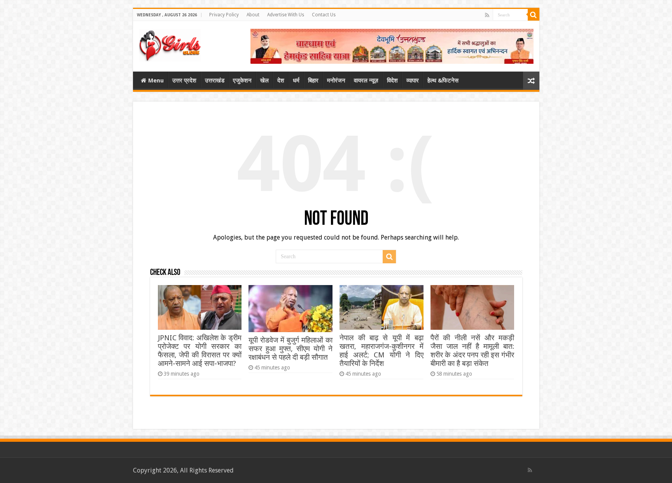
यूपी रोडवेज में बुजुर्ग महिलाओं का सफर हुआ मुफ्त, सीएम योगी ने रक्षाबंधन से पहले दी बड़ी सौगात (290, 348)
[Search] (533, 15)
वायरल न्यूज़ (366, 80)
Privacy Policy (224, 15)
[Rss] (487, 15)
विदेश (392, 80)
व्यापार (412, 80)
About (253, 15)
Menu (156, 80)
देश (280, 80)
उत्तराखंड (214, 80)
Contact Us (324, 15)
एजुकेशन (242, 80)
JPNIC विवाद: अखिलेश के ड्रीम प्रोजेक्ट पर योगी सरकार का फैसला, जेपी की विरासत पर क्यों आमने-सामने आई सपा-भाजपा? (200, 351)
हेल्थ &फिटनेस (442, 80)
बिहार (313, 80)
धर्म (296, 80)
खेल (264, 80)
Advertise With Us (285, 15)
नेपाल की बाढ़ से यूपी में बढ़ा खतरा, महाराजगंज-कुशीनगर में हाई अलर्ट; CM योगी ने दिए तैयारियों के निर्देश (381, 351)
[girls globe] (170, 43)
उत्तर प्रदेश (184, 80)
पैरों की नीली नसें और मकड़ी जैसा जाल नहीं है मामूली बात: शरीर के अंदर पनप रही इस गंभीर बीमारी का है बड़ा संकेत (472, 351)
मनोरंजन (336, 80)
